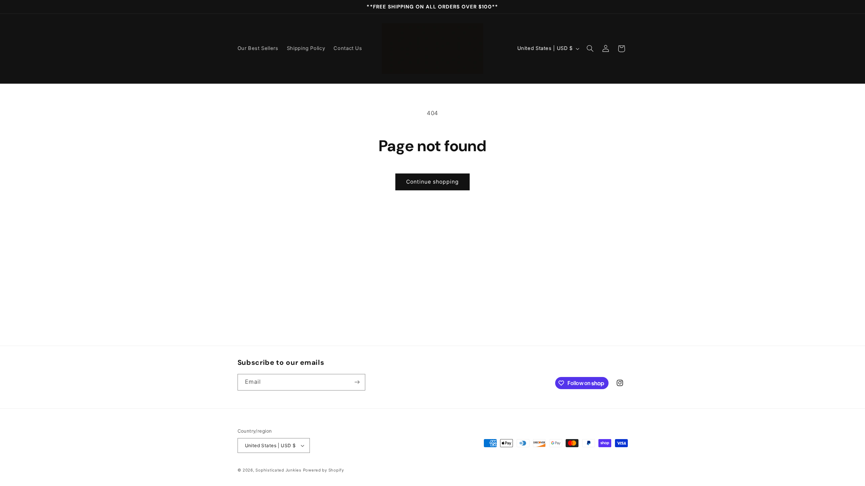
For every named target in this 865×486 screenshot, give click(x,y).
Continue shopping (432, 182)
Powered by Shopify (323, 470)
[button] (590, 48)
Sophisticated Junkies (278, 470)
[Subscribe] (357, 382)
